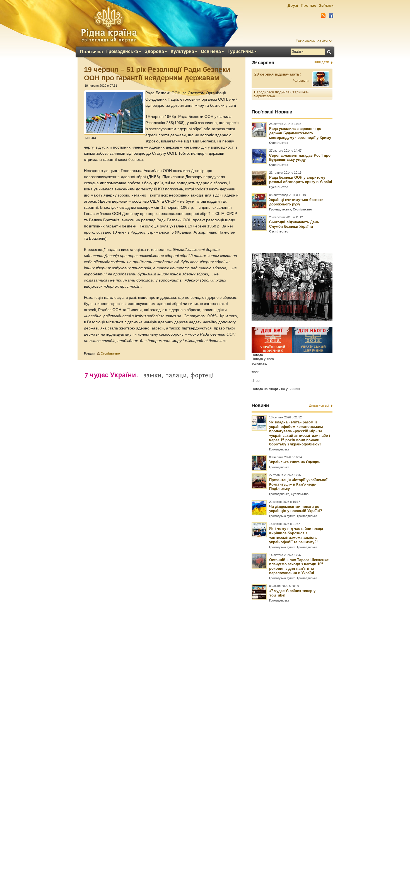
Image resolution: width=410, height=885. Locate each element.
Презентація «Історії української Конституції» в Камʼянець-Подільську (298, 484)
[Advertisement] (205, 733)
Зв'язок (326, 5)
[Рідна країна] (108, 24)
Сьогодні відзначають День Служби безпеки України (294, 224)
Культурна (182, 51)
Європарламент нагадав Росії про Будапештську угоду (300, 157)
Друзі (293, 5)
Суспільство (110, 353)
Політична (91, 52)
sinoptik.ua (277, 389)
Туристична (241, 51)
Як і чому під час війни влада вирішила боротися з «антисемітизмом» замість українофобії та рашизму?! (296, 535)
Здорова (154, 51)
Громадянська (122, 51)
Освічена (211, 51)
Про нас (308, 5)
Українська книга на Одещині (295, 462)
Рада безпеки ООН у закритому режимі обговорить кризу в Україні (300, 179)
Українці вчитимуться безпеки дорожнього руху (296, 202)
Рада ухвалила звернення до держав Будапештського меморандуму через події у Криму (300, 133)
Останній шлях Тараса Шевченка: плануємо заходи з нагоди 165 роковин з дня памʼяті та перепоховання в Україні (299, 566)
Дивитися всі (319, 406)
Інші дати (321, 62)
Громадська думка (282, 516)
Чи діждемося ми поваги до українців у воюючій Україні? (295, 509)
